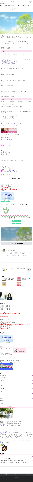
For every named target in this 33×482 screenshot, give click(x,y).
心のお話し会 (2, 403)
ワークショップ (3, 375)
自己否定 (2, 386)
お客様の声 (2, 396)
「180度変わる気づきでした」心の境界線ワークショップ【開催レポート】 (12, 460)
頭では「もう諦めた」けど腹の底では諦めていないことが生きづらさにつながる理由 (13, 462)
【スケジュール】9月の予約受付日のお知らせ (7, 458)
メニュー (14, 123)
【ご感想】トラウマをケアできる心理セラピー (26, 284)
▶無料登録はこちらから (5, 190)
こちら (13, 170)
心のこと (2, 377)
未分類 (1, 398)
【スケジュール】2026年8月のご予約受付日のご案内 (8, 463)
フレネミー (3, 383)
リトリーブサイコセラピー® (4, 432)
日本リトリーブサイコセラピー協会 (8, 125)
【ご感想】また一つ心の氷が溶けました (11, 284)
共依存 (2, 388)
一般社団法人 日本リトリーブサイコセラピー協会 (10, 440)
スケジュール (3, 393)
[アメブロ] (19, 348)
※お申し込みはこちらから (4, 312)
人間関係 (2, 385)
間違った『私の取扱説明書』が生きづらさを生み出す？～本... (11, 279)
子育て (2, 391)
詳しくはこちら (2, 442)
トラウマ (2, 380)
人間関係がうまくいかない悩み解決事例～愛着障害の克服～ (26, 279)
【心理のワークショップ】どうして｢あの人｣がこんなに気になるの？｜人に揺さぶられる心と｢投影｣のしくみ (16, 456)
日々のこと (2, 400)
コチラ (8, 139)
